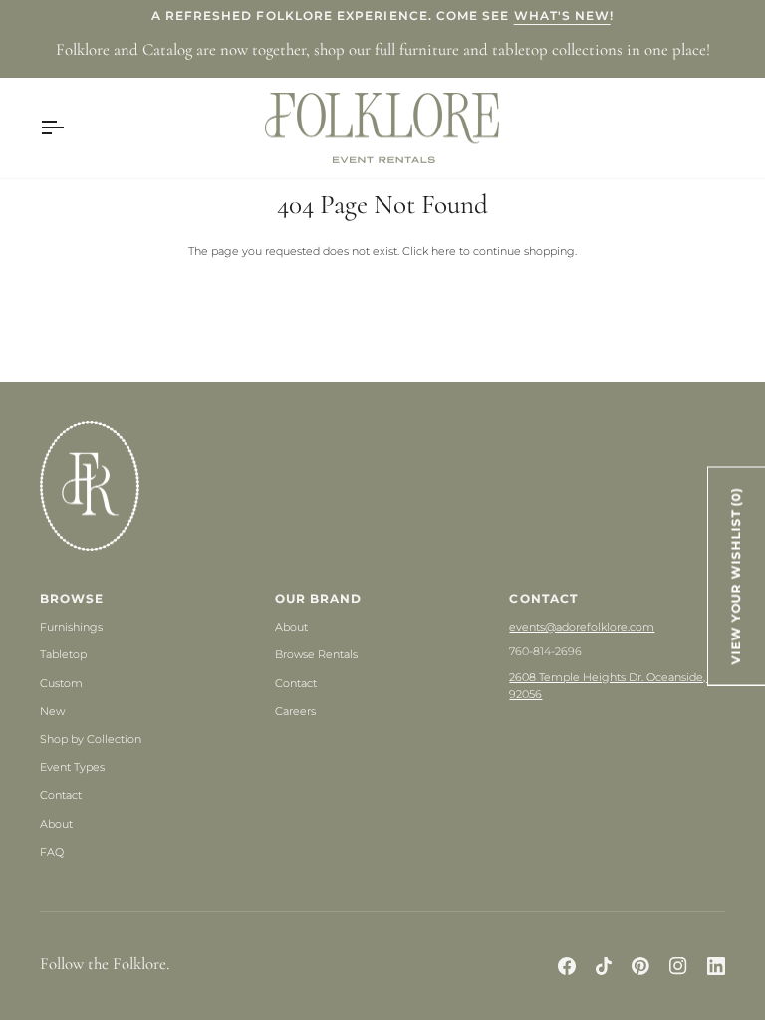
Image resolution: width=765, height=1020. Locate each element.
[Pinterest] (640, 966)
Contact (61, 795)
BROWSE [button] (72, 599)
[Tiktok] (604, 966)
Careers (295, 711)
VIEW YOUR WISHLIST (736, 575)
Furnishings (71, 627)
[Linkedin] (716, 966)
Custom (61, 683)
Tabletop (63, 654)
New (52, 711)
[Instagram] (678, 966)
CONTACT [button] (543, 599)
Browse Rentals (316, 654)
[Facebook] (567, 966)
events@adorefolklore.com (581, 627)
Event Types (72, 767)
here (443, 251)
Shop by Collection (90, 739)
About (56, 824)
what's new (562, 16)
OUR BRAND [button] (319, 599)
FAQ (52, 852)
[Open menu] (70, 128)
